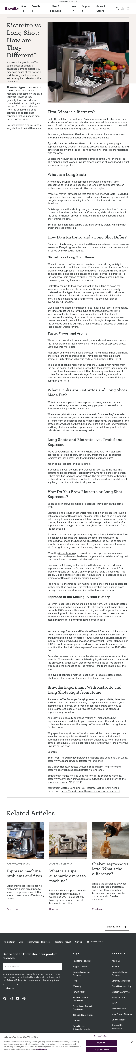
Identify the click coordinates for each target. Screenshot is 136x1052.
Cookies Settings (101, 1036)
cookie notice (41, 1049)
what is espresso (61, 603)
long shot (55, 181)
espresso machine (115, 656)
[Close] (132, 1042)
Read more (12, 909)
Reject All (101, 1043)
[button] (36, 8)
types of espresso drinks (93, 705)
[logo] (12, 8)
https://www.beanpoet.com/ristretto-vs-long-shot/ (75, 760)
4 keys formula (66, 553)
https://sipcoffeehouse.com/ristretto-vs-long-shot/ (76, 769)
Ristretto (52, 119)
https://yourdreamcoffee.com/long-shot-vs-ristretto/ (90, 791)
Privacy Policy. (14, 980)
